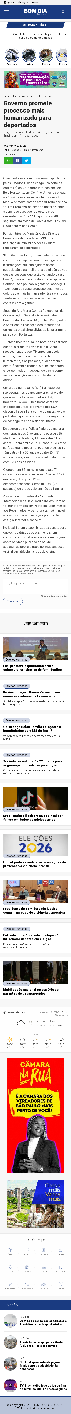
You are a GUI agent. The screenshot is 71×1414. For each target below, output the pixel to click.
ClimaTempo (61, 1015)
